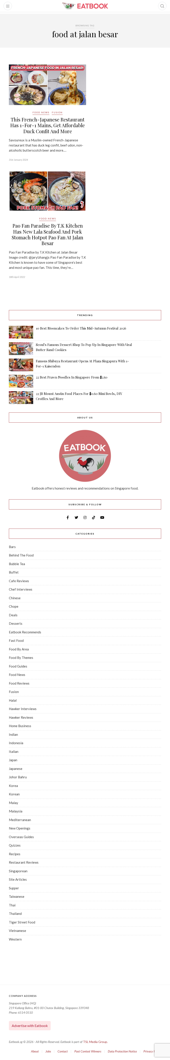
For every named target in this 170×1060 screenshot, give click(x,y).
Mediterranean (20, 820)
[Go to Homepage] (85, 6)
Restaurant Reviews (24, 862)
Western (15, 939)
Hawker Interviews (23, 709)
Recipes (14, 854)
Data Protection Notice (122, 1051)
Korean (14, 794)
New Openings (19, 828)
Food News (41, 112)
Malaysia (15, 811)
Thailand (15, 914)
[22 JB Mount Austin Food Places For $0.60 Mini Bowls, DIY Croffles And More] (21, 397)
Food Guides (18, 666)
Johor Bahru (18, 777)
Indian (13, 734)
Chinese (15, 598)
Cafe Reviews (19, 581)
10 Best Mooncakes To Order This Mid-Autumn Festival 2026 (81, 328)
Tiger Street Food (22, 922)
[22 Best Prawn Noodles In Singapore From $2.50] (21, 381)
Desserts (15, 623)
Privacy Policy (152, 1051)
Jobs (48, 1051)
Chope (13, 606)
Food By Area (19, 649)
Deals (13, 615)
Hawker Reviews (21, 717)
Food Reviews (19, 683)
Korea (13, 786)
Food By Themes (21, 658)
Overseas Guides (21, 837)
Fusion (57, 112)
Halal (13, 700)
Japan (13, 760)
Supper (14, 888)
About (35, 1051)
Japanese (15, 769)
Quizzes (15, 845)
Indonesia (16, 743)
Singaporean (18, 871)
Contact (63, 1051)
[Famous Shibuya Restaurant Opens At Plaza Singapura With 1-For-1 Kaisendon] (21, 365)
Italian (13, 752)
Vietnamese (17, 931)
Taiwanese (16, 896)
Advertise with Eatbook (30, 1025)
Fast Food (16, 640)
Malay (13, 803)
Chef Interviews (20, 589)
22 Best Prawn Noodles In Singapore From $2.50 (71, 377)
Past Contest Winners (87, 1051)
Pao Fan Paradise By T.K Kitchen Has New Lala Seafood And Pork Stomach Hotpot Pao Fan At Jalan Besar (47, 234)
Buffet (14, 572)
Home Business (20, 726)
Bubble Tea (17, 564)
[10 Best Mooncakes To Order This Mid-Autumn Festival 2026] (21, 332)
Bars (12, 547)
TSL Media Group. (95, 1042)
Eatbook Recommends (25, 632)
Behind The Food (21, 555)
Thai (12, 905)
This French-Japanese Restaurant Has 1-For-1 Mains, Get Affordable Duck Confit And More (47, 125)
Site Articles (18, 879)
